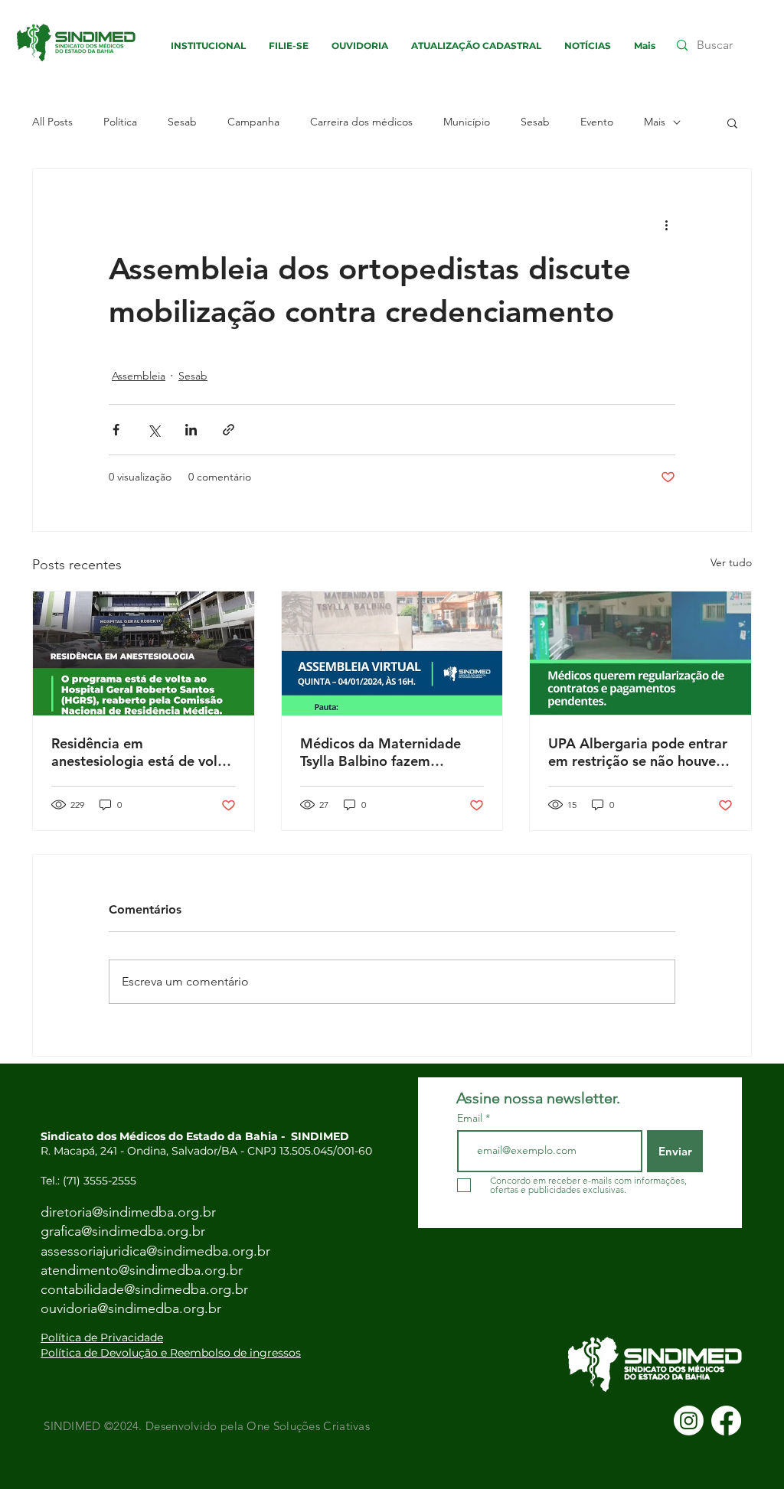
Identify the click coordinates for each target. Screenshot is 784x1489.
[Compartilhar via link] (228, 429)
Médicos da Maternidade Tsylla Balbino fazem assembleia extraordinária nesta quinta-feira (383, 752)
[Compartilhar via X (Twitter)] (153, 429)
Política (120, 122)
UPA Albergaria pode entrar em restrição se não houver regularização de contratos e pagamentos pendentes (640, 752)
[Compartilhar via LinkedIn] (191, 429)
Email (471, 1118)
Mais (654, 122)
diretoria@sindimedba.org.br (128, 1212)
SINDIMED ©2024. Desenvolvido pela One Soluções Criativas (205, 1426)
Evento (596, 122)
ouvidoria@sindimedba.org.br (131, 1308)
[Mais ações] (666, 224)
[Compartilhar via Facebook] (116, 429)
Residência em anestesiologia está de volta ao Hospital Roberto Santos (140, 752)
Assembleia (138, 376)
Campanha (253, 122)
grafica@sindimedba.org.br (123, 1231)
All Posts (52, 122)
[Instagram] (689, 1420)
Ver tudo (731, 562)
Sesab (182, 122)
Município (466, 122)
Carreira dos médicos (361, 122)
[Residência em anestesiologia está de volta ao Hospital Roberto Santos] (143, 653)
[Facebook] (726, 1420)
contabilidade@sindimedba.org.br (144, 1289)
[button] (732, 122)
